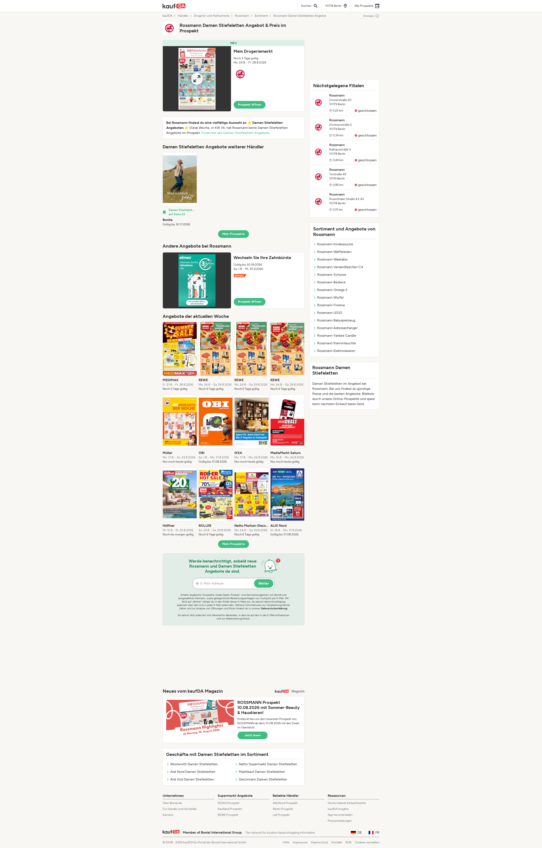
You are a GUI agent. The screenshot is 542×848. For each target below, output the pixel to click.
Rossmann (242, 15)
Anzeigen (368, 15)
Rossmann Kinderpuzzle (335, 244)
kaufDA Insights (338, 809)
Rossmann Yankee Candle (336, 336)
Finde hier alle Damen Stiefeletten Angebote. (235, 133)
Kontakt (337, 842)
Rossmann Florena (331, 305)
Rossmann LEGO (329, 313)
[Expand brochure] (197, 78)
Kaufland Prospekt (230, 809)
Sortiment (261, 15)
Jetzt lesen (253, 735)
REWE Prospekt (228, 815)
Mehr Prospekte (233, 234)
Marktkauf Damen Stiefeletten (262, 772)
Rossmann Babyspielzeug (336, 320)
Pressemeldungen (340, 821)
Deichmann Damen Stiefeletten (263, 779)
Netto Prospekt (283, 809)
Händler (183, 15)
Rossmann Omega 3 (332, 290)
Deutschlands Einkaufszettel (347, 803)
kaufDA (167, 15)
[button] (233, 76)
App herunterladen (340, 815)
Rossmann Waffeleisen (334, 252)
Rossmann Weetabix (332, 259)
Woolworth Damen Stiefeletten (194, 764)
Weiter (263, 583)
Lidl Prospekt (281, 815)
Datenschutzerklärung (274, 608)
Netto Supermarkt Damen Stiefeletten (268, 764)
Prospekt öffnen (249, 104)
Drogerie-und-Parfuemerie (212, 15)
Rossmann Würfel (330, 297)
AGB (348, 842)
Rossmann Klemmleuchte (336, 343)
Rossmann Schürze (331, 275)
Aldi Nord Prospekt (285, 803)
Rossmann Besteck (331, 282)
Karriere (168, 815)
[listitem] (180, 189)
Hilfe (286, 842)
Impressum (300, 842)
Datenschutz (319, 842)
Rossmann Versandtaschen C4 (340, 267)
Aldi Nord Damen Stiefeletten (192, 772)
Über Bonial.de (172, 803)
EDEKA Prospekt (228, 803)
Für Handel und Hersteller (180, 809)
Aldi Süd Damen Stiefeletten (192, 779)
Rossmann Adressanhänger (337, 328)
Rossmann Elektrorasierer (336, 351)
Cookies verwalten (367, 842)
